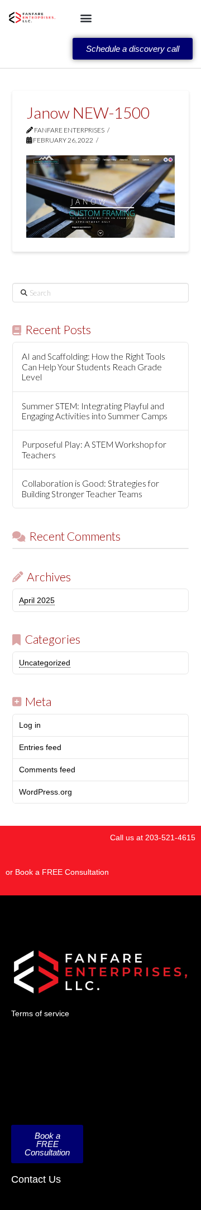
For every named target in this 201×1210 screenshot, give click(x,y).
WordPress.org (45, 791)
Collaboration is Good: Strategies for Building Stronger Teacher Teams (90, 488)
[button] (85, 17)
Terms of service (40, 1013)
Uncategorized (44, 662)
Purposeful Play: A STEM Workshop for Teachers (94, 449)
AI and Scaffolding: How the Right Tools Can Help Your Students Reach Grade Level (93, 366)
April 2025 (37, 600)
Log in (30, 725)
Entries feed (40, 747)
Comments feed (47, 769)
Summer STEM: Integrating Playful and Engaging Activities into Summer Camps (95, 411)
